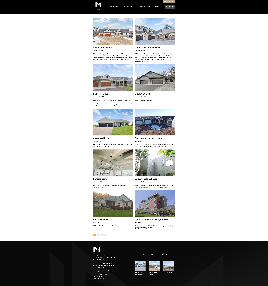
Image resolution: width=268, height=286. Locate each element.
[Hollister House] (113, 77)
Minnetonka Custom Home (147, 47)
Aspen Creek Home (102, 47)
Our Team (157, 7)
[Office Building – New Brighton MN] (155, 203)
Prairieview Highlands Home (148, 138)
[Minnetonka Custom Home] (155, 31)
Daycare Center (100, 178)
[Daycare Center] (113, 162)
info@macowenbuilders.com (105, 271)
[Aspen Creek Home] (113, 31)
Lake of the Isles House (146, 178)
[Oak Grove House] (113, 122)
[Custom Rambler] (113, 203)
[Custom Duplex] (155, 77)
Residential (128, 7)
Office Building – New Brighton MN (151, 219)
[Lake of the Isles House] (155, 162)
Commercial (115, 7)
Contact (170, 7)
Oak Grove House (101, 138)
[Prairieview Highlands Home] (155, 122)
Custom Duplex (142, 93)
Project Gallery (143, 7)
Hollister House (100, 93)
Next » (104, 235)
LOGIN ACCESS (169, 1)
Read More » (147, 61)
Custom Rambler (101, 219)
